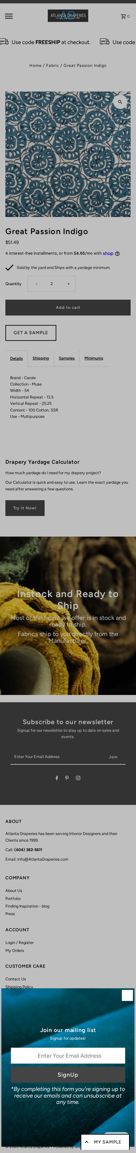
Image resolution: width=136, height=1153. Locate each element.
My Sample (107, 1142)
